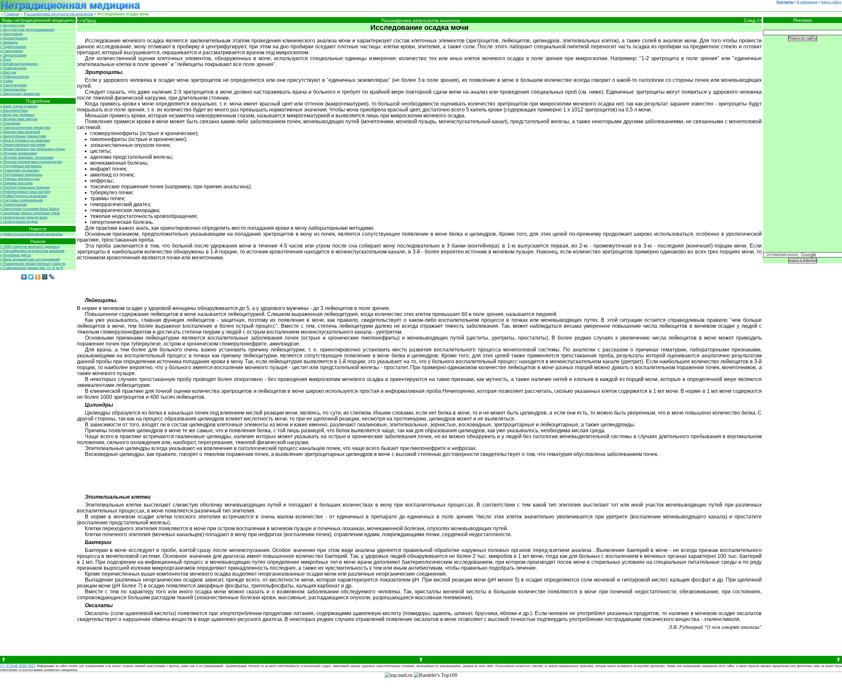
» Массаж (8, 72)
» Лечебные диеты (15, 255)
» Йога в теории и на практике (25, 140)
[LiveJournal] (51, 277)
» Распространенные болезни (25, 187)
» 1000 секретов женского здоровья (30, 247)
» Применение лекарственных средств (32, 264)
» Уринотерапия (13, 204)
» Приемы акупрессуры (20, 179)
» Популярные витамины (21, 166)
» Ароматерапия (13, 38)
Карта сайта (831, 2)
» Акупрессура (12, 25)
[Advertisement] (431, 277)
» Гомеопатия (11, 51)
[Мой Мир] (44, 277)
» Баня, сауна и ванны (18, 106)
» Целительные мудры (19, 222)
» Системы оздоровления (21, 200)
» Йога (5, 59)
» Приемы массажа (16, 183)
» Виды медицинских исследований (30, 259)
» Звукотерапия (13, 55)
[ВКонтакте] (24, 277)
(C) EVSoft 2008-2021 (18, 666)
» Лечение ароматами (18, 153)
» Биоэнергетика (14, 110)
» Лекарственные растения (22, 145)
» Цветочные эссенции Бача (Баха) (30, 209)
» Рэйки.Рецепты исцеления (23, 196)
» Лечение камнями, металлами (27, 157)
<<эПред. (87, 20)
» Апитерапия (11, 34)
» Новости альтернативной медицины (31, 234)
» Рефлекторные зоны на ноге (25, 192)
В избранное (807, 2)
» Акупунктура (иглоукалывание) (27, 30)
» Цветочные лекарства (20, 94)
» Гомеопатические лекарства (25, 128)
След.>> (753, 20)
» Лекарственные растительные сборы (32, 149)
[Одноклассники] (38, 277)
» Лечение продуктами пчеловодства (31, 162)
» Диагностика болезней (20, 132)
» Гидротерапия (13, 47)
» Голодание (10, 123)
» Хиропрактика (13, 89)
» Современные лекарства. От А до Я (31, 268)
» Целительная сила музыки (23, 217)
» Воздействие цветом (18, 119)
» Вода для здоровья (17, 115)
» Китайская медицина (18, 64)
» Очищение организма (19, 170)
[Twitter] (31, 277)
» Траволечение (13, 68)
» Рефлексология (14, 77)
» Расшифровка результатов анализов (32, 251)
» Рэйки (6, 81)
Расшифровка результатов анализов (58, 14)
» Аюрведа (9, 42)
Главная (12, 14)
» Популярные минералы (21, 175)
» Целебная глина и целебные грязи (30, 213)
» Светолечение (13, 85)
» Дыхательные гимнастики (23, 136)
